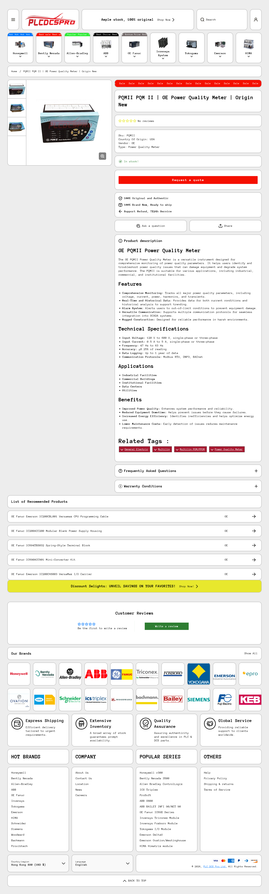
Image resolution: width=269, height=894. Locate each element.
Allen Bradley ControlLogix (161, 783)
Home (14, 71)
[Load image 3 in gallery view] (17, 126)
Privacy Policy (215, 778)
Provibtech (19, 846)
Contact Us (84, 778)
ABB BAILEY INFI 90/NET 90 (160, 806)
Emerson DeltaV (151, 834)
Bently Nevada (22, 778)
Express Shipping (45, 720)
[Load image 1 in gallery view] (17, 89)
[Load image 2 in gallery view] (17, 108)
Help (207, 772)
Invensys (18, 800)
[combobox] (222, 19)
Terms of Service (217, 789)
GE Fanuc (18, 795)
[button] (127, 120)
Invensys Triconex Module (159, 817)
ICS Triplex (149, 789)
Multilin (164, 449)
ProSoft (145, 795)
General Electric (136, 449)
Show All (251, 653)
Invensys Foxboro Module (159, 823)
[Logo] (50, 19)
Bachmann (18, 840)
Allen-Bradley (22, 783)
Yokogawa (18, 806)
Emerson (17, 812)
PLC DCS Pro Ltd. (215, 866)
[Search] (200, 19)
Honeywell (18, 772)
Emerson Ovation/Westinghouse (163, 840)
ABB (13, 789)
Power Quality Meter (229, 449)
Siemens (17, 828)
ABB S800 (146, 800)
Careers (81, 795)
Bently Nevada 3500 (154, 778)
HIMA (14, 817)
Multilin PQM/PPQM (192, 449)
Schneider (18, 823)
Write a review (166, 626)
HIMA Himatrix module (156, 846)
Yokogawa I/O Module (155, 828)
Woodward (18, 834)
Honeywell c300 (151, 772)
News (79, 789)
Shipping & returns (219, 783)
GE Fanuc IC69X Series (157, 812)
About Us (82, 772)
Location (82, 783)
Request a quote (188, 180)
